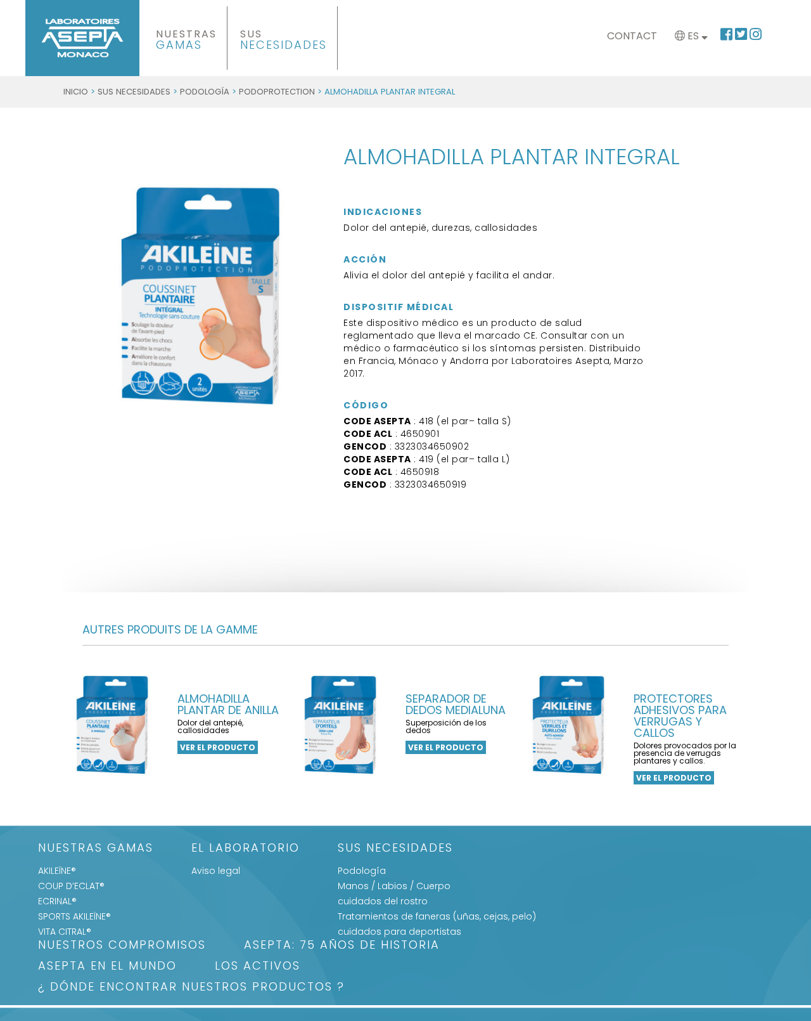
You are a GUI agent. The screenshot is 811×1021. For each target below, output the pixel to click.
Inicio (75, 92)
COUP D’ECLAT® (71, 886)
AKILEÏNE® (57, 870)
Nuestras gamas (95, 848)
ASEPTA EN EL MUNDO (107, 966)
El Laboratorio (245, 848)
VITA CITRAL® (64, 931)
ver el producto (217, 747)
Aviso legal (215, 870)
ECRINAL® (57, 901)
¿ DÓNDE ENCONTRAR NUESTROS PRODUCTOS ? (191, 987)
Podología (204, 92)
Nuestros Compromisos (122, 946)
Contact (632, 36)
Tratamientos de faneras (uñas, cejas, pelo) (437, 916)
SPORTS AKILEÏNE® (74, 916)
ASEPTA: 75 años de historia (342, 946)
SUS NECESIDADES (134, 92)
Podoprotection (277, 92)
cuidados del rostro (383, 901)
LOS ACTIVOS (257, 966)
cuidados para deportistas (399, 931)
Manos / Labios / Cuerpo (394, 886)
